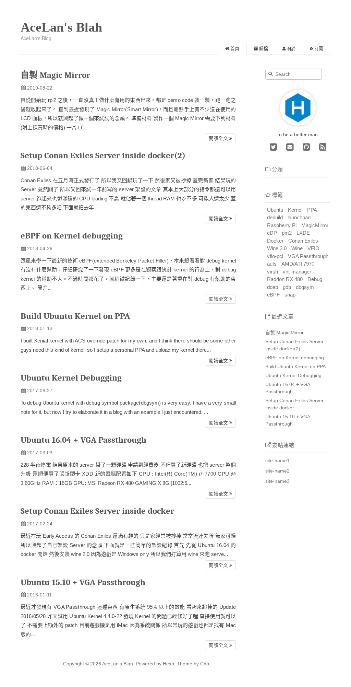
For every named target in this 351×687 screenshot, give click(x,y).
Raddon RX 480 (285, 279)
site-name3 (277, 481)
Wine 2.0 (277, 248)
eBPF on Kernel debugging (72, 236)
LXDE (303, 233)
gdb (287, 287)
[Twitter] (273, 147)
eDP (272, 233)
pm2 (287, 233)
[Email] (288, 147)
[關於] (298, 124)
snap (290, 295)
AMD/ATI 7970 (297, 264)
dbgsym (305, 287)
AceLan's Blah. (118, 663)
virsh (272, 272)
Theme (184, 663)
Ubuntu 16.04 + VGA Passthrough (83, 440)
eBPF (273, 295)
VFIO (313, 248)
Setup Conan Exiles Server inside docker (97, 511)
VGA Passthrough (308, 256)
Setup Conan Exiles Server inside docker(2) (103, 155)
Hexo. (168, 663)
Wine (297, 248)
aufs (272, 264)
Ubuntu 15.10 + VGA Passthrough (83, 582)
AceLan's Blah (61, 27)
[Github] (305, 147)
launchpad (299, 217)
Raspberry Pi (281, 225)
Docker (275, 241)
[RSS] (321, 147)
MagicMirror (314, 225)
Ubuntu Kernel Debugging (71, 378)
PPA (312, 210)
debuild (275, 217)
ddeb (272, 287)
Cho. (204, 663)
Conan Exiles (303, 241)
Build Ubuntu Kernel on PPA (75, 316)
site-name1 (277, 460)
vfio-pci (275, 256)
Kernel (295, 210)
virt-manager (297, 272)
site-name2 (277, 471)
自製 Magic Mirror (55, 75)
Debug (314, 279)
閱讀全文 (218, 138)
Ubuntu (275, 210)
